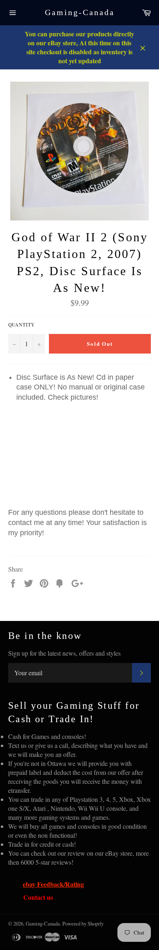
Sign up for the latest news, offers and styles (64, 653)
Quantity (21, 325)
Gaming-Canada (80, 12)
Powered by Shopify (83, 923)
